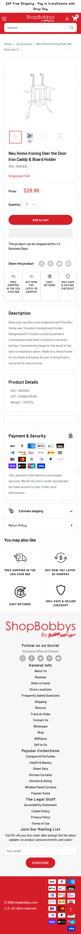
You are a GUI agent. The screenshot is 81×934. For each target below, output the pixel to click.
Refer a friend (40, 683)
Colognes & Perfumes (40, 756)
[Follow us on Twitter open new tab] (40, 658)
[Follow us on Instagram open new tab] (23, 658)
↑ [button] (70, 909)
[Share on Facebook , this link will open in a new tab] (41, 263)
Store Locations (40, 689)
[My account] (67, 18)
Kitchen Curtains (40, 775)
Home (8, 44)
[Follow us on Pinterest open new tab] (49, 658)
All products (24, 44)
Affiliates (40, 738)
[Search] (71, 27)
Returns (40, 708)
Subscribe (40, 863)
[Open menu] (4, 18)
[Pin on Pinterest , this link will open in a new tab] (50, 263)
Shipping (41, 702)
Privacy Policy (40, 817)
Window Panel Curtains (40, 787)
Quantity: (15, 204)
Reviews (40, 677)
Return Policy (18, 525)
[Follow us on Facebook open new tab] (31, 658)
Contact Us (40, 720)
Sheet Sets (40, 768)
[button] (74, 18)
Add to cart (40, 220)
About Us (40, 671)
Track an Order (41, 714)
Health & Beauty (40, 762)
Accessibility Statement (40, 805)
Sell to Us (40, 744)
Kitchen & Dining (40, 781)
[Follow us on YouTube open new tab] (58, 658)
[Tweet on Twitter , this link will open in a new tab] (59, 263)
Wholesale (40, 726)
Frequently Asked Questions (40, 695)
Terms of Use (40, 823)
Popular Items (40, 793)
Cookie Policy (40, 811)
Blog (41, 732)
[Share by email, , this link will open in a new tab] (68, 263)
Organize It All (19, 176)
